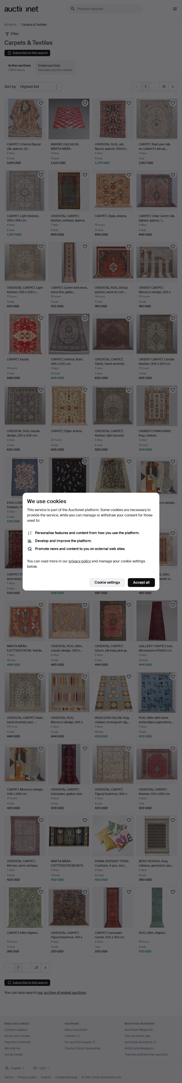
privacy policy (80, 561)
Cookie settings (107, 582)
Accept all (141, 582)
